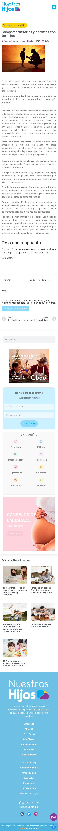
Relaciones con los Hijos (14, 25)
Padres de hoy (29, 762)
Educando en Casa (29, 767)
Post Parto (29, 734)
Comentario (8, 258)
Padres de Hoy (15, 460)
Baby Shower (29, 739)
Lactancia (29, 749)
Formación (41, 460)
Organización (16, 472)
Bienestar (41, 472)
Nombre (7, 280)
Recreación (16, 485)
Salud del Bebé (29, 754)
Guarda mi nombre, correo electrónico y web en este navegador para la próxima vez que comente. (30, 302)
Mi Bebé (41, 447)
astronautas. (33, 828)
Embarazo (16, 447)
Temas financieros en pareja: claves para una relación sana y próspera (15, 591)
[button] (54, 7)
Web (4, 291)
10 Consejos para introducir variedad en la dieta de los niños (14, 663)
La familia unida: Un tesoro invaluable (41, 625)
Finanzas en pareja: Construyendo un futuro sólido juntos (41, 590)
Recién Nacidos (29, 744)
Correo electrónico (40, 280)
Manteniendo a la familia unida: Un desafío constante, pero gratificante (13, 628)
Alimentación (29, 788)
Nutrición (41, 485)
